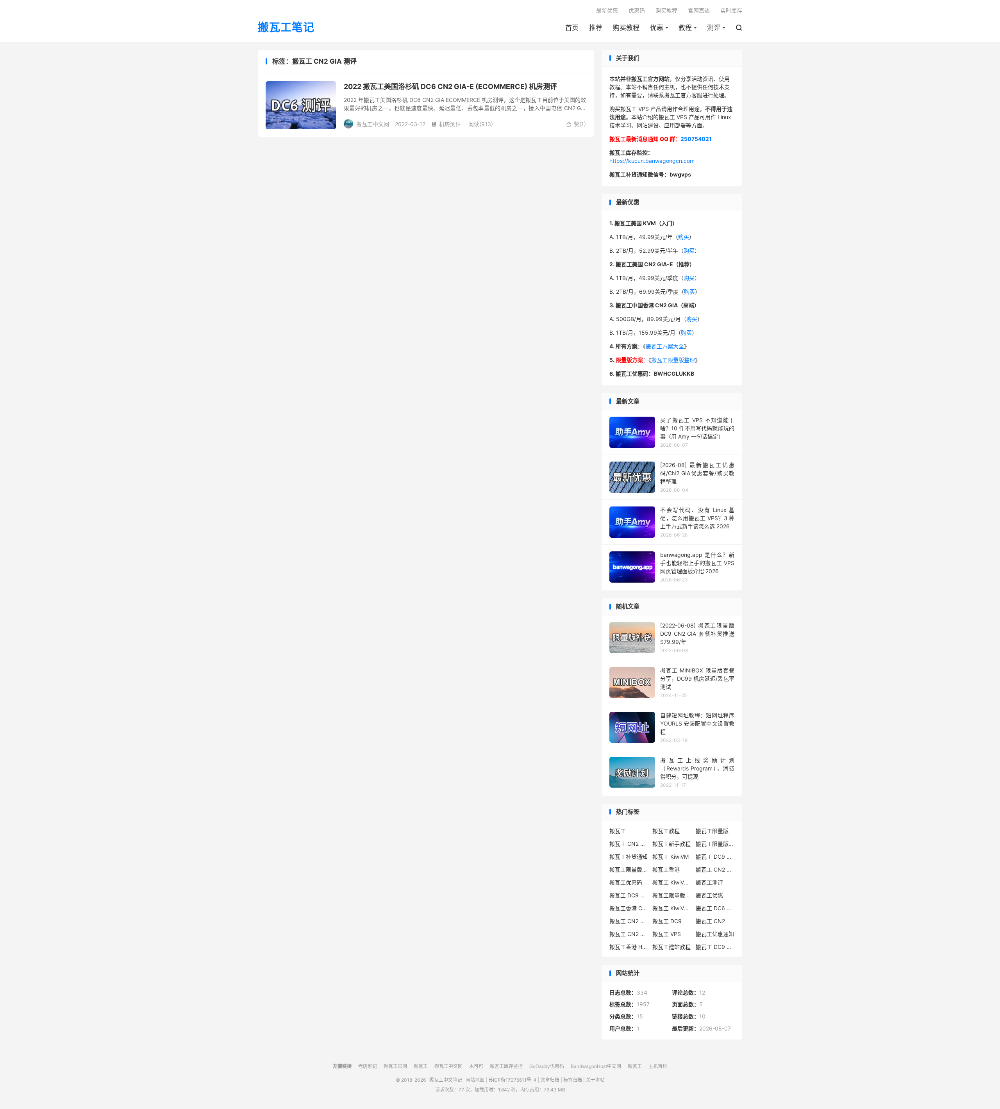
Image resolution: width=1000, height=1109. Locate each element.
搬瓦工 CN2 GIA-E (715, 869)
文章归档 (550, 1080)
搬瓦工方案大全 (665, 346)
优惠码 (637, 10)
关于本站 (595, 1080)
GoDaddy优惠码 (546, 1066)
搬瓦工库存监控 (506, 1066)
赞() (576, 124)
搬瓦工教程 (666, 830)
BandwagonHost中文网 (596, 1066)
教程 (685, 28)
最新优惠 (607, 10)
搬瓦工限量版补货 (628, 869)
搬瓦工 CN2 (710, 921)
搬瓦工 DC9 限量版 (715, 946)
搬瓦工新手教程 (671, 843)
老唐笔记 (367, 1066)
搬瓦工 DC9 (667, 921)
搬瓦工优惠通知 (715, 934)
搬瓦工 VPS (666, 934)
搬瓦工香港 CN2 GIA (628, 908)
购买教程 (626, 28)
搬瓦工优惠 (709, 895)
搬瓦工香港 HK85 (628, 946)
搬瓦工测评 (709, 882)
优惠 (656, 28)
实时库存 (731, 10)
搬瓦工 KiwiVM (670, 856)
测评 (713, 28)
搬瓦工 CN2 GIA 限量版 (628, 934)
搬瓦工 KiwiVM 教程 (671, 882)
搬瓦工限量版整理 (673, 360)
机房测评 (446, 124)
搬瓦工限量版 (712, 830)
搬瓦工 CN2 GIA (628, 843)
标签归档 (572, 1080)
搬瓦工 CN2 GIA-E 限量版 (628, 921)
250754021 (696, 139)
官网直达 (699, 10)
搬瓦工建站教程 (671, 946)
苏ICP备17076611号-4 (512, 1080)
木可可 (476, 1066)
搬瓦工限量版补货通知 (671, 895)
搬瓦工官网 (395, 1066)
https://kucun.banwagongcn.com (652, 160)
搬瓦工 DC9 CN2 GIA (715, 856)
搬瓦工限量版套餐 (715, 843)
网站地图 (475, 1080)
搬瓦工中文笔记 (445, 1080)
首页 (572, 28)
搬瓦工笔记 (286, 27)
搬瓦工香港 (666, 869)
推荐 (595, 28)
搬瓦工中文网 (448, 1066)
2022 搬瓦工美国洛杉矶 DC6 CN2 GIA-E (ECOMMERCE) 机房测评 (450, 86)
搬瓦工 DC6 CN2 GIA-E (715, 908)
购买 (683, 237)
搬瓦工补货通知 (628, 856)
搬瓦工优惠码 (625, 882)
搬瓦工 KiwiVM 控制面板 (671, 908)
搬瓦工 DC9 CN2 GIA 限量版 (628, 895)
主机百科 (657, 1066)
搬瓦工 (617, 830)
